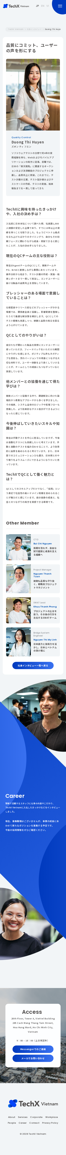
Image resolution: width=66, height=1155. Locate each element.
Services (22, 1117)
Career (23, 1122)
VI (47, 6)
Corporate (36, 1117)
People (12, 1122)
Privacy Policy (50, 1122)
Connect (34, 1122)
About (11, 1117)
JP (37, 6)
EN (43, 6)
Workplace (51, 1117)
